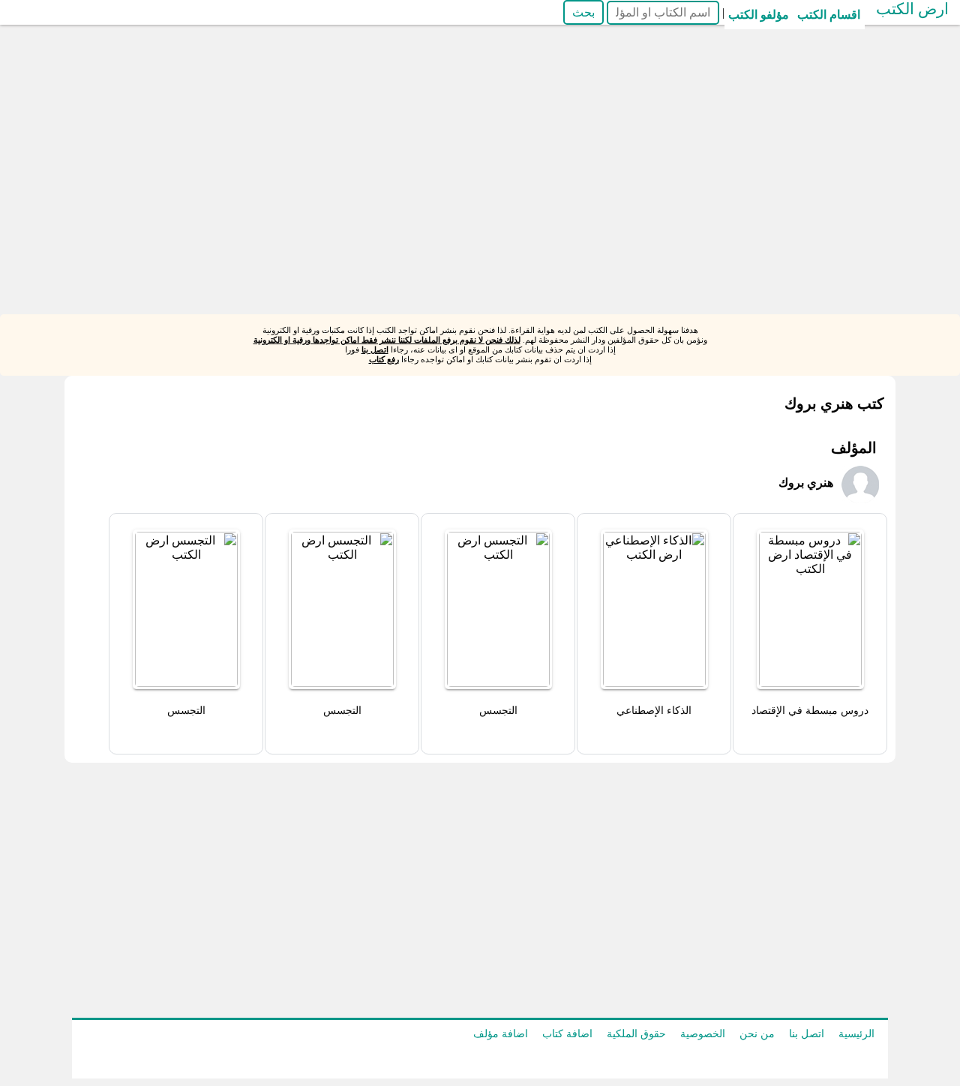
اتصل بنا (375, 349)
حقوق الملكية (636, 1034)
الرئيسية (856, 1034)
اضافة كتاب (567, 1034)
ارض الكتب (912, 8)
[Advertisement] (450, 209)
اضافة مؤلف (500, 1034)
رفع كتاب (384, 359)
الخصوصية (702, 1034)
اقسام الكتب (828, 14)
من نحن (757, 1034)
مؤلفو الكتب (758, 14)
